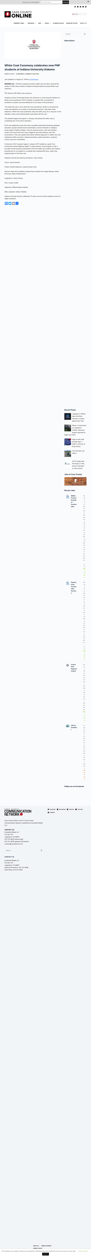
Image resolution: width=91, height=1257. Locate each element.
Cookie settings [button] (83, 1251)
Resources (31, 23)
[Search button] (84, 34)
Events (47, 23)
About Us (36, 1245)
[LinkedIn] (85, 6)
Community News (19, 23)
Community (28, 74)
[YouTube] (83, 6)
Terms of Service (46, 1245)
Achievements (20, 74)
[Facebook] (75, 6)
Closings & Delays (58, 23)
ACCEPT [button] (45, 1254)
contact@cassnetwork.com (14, 844)
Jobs (39, 23)
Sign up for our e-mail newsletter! (31, 2)
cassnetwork (34, 79)
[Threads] (80, 6)
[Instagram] (77, 6)
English (76, 14)
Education (36, 74)
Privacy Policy (37, 1248)
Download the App (71, 23)
